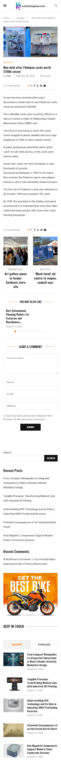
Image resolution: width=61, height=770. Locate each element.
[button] (6, 320)
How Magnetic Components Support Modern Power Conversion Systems (42, 749)
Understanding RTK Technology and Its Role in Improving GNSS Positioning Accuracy (42, 706)
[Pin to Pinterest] (41, 85)
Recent (17, 644)
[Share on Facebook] (34, 85)
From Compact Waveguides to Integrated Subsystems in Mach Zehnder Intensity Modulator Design (26, 483)
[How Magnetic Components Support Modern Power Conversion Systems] (13, 750)
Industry (20, 18)
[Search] (56, 6)
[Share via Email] (44, 85)
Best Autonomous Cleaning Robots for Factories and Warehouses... (17, 316)
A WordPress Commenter (17, 559)
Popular (44, 644)
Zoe (8, 76)
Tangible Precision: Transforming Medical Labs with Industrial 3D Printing (42, 682)
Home (6, 18)
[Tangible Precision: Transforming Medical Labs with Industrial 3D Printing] (13, 684)
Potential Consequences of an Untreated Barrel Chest (42, 727)
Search (7, 452)
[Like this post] (31, 85)
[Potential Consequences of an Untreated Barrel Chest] (13, 730)
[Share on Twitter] (37, 85)
